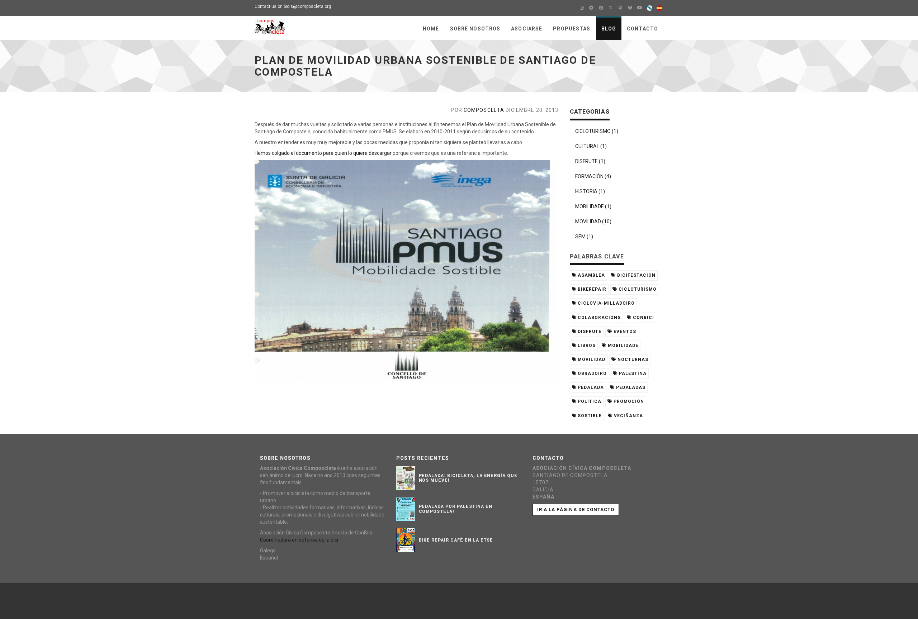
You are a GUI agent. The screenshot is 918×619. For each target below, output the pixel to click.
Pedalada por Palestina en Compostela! (455, 509)
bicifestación (635, 275)
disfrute (588, 331)
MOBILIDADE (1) (593, 206)
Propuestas (571, 29)
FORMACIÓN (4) (593, 176)
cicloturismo (636, 289)
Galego (268, 550)
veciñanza (627, 415)
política (588, 401)
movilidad (590, 359)
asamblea (590, 275)
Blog (608, 29)
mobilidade (622, 345)
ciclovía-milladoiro (605, 303)
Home (431, 29)
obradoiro (591, 373)
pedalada (590, 387)
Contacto (642, 29)
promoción (628, 401)
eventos (624, 331)
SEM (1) (584, 236)
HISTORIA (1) (590, 191)
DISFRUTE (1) (590, 161)
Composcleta (484, 110)
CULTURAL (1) (591, 146)
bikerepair (591, 289)
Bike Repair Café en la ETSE (456, 540)
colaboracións (598, 317)
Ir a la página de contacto (575, 509)
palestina (632, 373)
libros (586, 345)
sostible (589, 415)
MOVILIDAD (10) (593, 221)
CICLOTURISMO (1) (596, 131)
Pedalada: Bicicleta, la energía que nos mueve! (468, 478)
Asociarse (526, 29)
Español (269, 558)
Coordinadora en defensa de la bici (299, 540)
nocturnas (632, 359)
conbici (642, 317)
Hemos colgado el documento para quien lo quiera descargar (323, 153)
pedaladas (630, 387)
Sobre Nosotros (475, 29)
